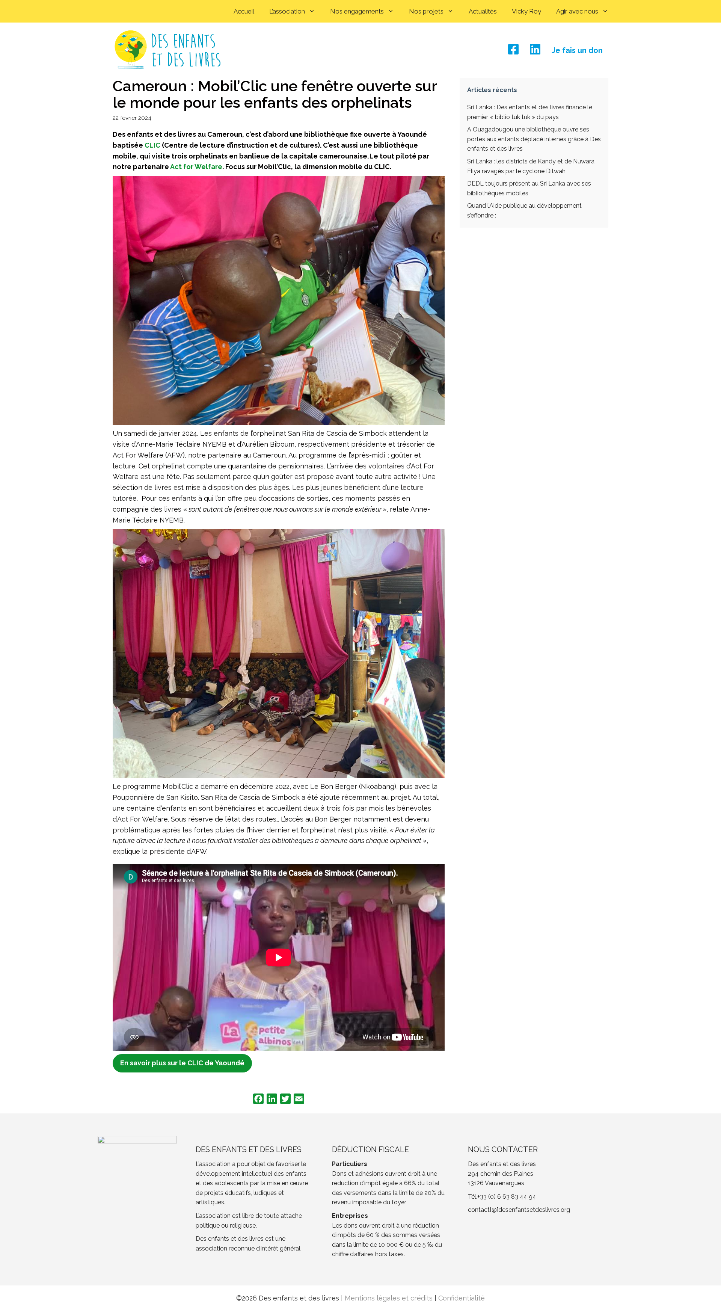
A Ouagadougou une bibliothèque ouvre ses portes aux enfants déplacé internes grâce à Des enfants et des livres (534, 139)
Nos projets (426, 11)
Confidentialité (461, 1298)
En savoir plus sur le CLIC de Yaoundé (182, 1063)
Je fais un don (577, 50)
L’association (287, 11)
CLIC (152, 145)
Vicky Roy (526, 11)
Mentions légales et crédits (389, 1298)
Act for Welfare (196, 167)
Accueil (244, 11)
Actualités (483, 11)
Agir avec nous (577, 11)
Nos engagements (357, 11)
